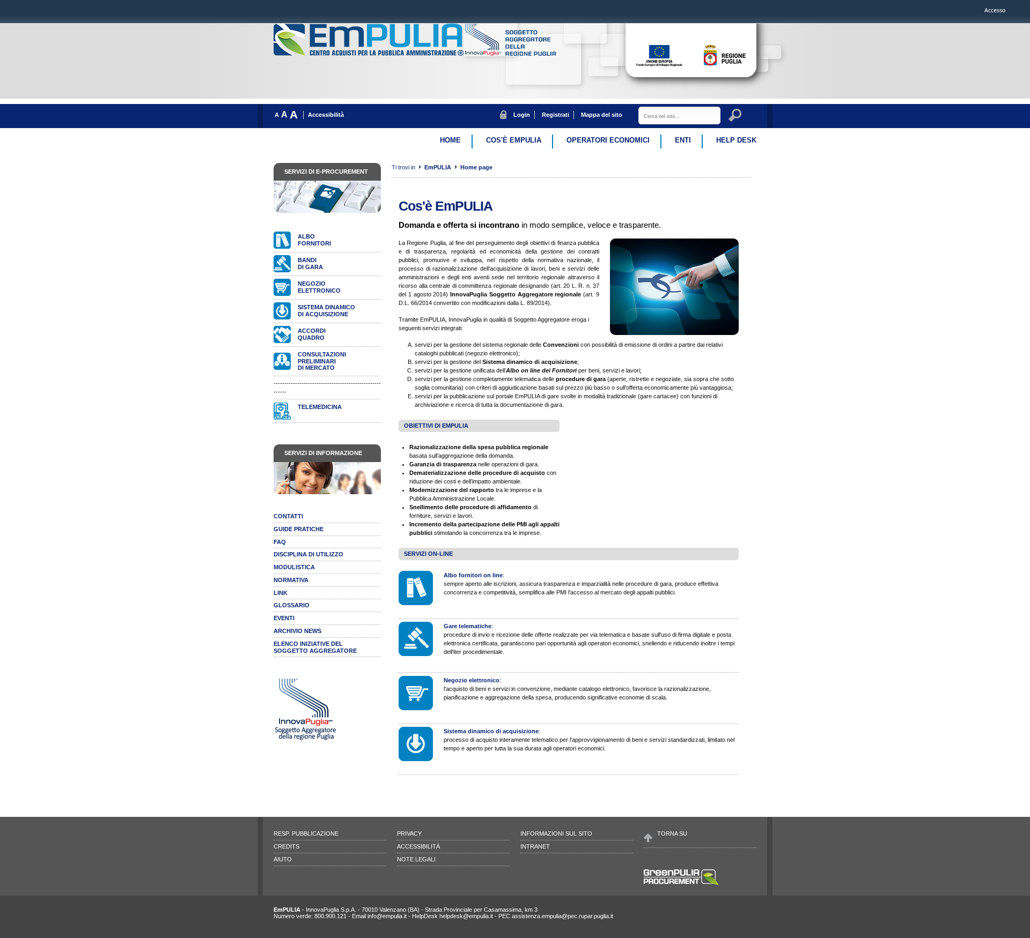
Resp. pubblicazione (306, 833)
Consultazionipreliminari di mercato (322, 361)
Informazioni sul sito (556, 833)
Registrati (555, 114)
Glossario (292, 605)
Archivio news (297, 631)
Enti (683, 140)
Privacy (409, 833)
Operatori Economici (608, 140)
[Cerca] (737, 117)
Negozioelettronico (319, 287)
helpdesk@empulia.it (466, 916)
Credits (286, 846)
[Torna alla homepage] (369, 53)
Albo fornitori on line (473, 575)
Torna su (672, 833)
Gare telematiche (467, 626)
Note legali (416, 859)
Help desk (736, 140)
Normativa (291, 580)
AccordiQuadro (312, 334)
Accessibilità (326, 114)
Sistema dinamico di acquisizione (491, 731)
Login (521, 114)
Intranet (535, 846)
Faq (280, 542)
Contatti (288, 516)
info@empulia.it (387, 916)
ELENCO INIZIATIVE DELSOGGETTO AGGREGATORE (315, 647)
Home (450, 140)
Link (281, 593)
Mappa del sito (601, 114)
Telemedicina (320, 407)
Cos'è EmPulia (513, 140)
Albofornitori (314, 240)
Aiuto (283, 859)
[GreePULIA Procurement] (681, 884)
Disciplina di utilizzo (308, 554)
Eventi (284, 618)
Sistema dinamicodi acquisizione (326, 310)
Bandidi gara (310, 263)
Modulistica (294, 567)
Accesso (994, 10)
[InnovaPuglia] (510, 53)
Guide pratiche (298, 529)
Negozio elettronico (471, 680)
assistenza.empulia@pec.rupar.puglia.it (562, 916)
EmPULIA (438, 167)
